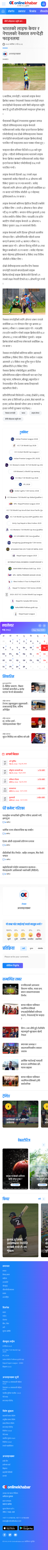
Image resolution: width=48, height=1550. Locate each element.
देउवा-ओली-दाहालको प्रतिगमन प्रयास (18, 841)
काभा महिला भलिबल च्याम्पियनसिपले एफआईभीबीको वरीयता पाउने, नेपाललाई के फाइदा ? (32, 1012)
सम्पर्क (5, 1476)
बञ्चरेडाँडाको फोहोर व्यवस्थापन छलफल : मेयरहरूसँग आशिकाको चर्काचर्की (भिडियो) (21, 868)
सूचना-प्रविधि (6, 1331)
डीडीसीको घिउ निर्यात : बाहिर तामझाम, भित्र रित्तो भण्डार (23, 854)
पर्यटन (4, 1316)
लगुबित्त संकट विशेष (9, 1419)
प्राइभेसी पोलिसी (7, 1472)
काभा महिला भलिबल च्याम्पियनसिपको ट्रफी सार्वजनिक (30, 1080)
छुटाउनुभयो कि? (7, 683)
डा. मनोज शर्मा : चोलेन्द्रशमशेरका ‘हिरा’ (12, 722)
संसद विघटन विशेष (8, 1423)
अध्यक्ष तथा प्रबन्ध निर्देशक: (10, 1493)
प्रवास (4, 1293)
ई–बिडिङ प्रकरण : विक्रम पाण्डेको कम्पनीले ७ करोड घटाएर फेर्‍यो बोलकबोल (13, 689)
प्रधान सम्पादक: (7, 1501)
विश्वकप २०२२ (7, 1367)
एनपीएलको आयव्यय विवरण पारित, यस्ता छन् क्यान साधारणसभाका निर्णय (31, 990)
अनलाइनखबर (15, 54)
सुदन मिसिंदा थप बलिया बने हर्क (16, 737)
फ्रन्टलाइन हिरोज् (8, 1401)
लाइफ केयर (35, 413)
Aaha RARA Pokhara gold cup (13, 1359)
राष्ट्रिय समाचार (6, 701)
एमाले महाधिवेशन (8, 1446)
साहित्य (5, 1278)
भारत (23, 413)
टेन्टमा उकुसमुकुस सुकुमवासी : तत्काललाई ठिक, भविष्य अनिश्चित (15, 707)
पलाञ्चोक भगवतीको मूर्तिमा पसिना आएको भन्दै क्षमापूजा (22, 817)
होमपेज (11, 11)
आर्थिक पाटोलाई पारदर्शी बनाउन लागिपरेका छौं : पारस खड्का (31, 1064)
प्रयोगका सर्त (6, 1465)
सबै (39, 1199)
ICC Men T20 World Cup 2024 (11, 1351)
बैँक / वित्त (6, 1324)
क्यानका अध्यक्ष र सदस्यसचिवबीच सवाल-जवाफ (31, 1047)
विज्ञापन (5, 1468)
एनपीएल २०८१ (7, 1346)
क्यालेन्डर (8, 625)
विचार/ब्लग (6, 1275)
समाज (4, 1271)
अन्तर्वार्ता (5, 1282)
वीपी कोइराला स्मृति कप (13, 419)
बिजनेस (32, 11)
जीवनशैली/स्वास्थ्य (8, 1290)
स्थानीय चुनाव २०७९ (9, 1438)
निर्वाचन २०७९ (7, 1442)
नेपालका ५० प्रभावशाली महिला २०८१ (12, 1383)
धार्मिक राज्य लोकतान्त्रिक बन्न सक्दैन (18, 830)
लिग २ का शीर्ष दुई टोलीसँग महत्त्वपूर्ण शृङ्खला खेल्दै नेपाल (33, 1031)
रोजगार (5, 1320)
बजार (4, 1312)
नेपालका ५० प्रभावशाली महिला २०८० (12, 1388)
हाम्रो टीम (5, 1461)
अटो (4, 1327)
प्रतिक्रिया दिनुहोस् (12, 965)
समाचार (21, 11)
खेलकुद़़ (5, 1286)
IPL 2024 (6, 1356)
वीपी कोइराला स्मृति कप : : (14, 21)
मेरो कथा (5, 1397)
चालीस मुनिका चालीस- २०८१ (12, 1393)
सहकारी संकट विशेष (9, 1416)
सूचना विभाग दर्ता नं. (8, 1509)
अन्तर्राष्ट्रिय (6, 1297)
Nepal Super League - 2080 (13, 1363)
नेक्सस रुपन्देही (10, 413)
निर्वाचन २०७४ (7, 1431)
